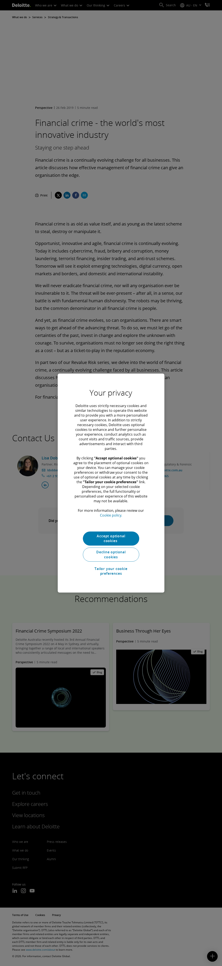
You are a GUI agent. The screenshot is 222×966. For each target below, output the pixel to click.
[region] (111, 483)
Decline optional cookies (111, 554)
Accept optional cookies (111, 538)
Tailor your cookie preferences (111, 571)
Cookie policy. (111, 515)
